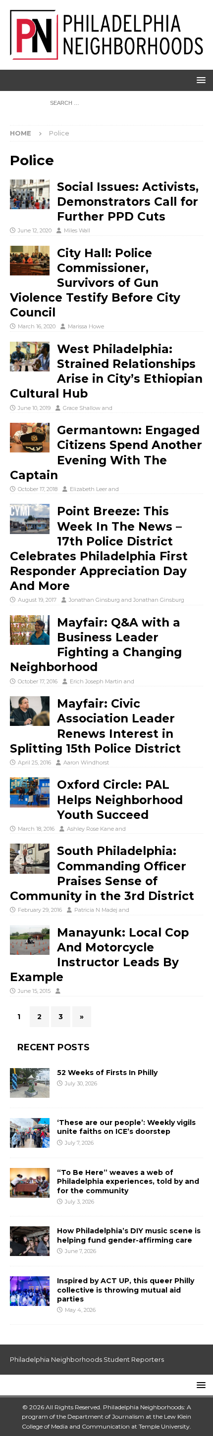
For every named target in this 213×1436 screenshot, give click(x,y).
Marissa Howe (86, 326)
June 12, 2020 (35, 230)
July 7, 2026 (79, 1142)
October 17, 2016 (37, 681)
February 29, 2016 (40, 909)
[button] (199, 80)
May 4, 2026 (80, 1309)
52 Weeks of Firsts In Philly (107, 1072)
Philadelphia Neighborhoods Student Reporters (87, 1359)
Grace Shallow (82, 407)
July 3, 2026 (79, 1201)
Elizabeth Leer (88, 489)
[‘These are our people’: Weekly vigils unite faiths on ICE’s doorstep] (30, 1133)
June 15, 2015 (34, 990)
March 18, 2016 (36, 828)
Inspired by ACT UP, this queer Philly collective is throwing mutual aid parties (125, 1289)
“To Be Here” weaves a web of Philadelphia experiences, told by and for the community (128, 1181)
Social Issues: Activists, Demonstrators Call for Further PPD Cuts (128, 202)
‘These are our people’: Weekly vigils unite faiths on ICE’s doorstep (126, 1127)
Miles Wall (77, 230)
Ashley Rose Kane (90, 828)
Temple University (164, 1426)
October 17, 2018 (37, 489)
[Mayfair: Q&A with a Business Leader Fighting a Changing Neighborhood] (30, 630)
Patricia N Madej (95, 909)
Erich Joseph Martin (96, 681)
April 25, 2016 (34, 762)
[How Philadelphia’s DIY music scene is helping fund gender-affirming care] (30, 1241)
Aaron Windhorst (86, 762)
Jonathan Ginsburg (94, 599)
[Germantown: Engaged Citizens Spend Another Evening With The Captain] (30, 437)
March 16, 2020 (36, 326)
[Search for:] (106, 102)
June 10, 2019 (34, 407)
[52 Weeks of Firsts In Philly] (30, 1083)
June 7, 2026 (80, 1251)
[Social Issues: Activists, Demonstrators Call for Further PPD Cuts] (30, 194)
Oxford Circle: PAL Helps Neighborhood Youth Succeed (120, 799)
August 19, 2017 (37, 599)
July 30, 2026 (81, 1083)
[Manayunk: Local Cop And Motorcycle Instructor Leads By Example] (30, 940)
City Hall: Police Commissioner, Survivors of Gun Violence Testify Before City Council (95, 283)
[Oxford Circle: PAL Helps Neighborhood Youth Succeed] (30, 792)
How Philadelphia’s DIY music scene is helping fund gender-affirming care (129, 1235)
